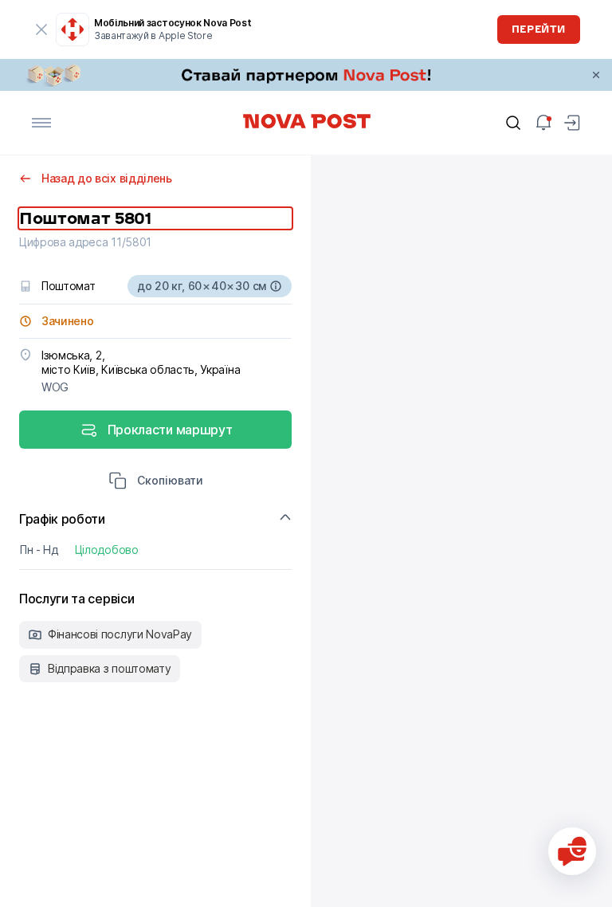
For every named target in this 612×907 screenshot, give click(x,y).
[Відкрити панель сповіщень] (543, 123)
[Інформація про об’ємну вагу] (275, 286)
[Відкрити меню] (41, 123)
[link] (306, 75)
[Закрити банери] (596, 75)
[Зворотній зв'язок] (572, 851)
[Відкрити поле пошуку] (513, 122)
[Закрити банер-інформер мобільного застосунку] (41, 29)
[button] (155, 482)
